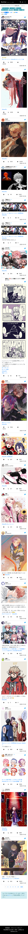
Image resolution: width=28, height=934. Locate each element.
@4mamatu (7, 659)
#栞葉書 (22, 649)
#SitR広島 (4, 649)
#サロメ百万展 (13, 650)
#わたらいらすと (13, 213)
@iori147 (7, 435)
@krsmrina (7, 17)
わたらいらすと (5, 9)
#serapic (19, 743)
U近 (6, 532)
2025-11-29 (23, 377)
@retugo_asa (8, 708)
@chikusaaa (7, 200)
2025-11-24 (23, 490)
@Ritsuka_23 (8, 583)
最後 (22, 887)
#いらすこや (5, 367)
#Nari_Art (4, 878)
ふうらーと (19, 8)
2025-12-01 (23, 219)
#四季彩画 (20, 213)
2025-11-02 (23, 704)
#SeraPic (13, 59)
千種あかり (7, 199)
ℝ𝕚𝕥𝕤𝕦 (6, 582)
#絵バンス (4, 373)
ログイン (9, 895)
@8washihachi (8, 167)
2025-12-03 (22, 196)
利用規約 (7, 928)
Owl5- (6, 69)
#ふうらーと (5, 213)
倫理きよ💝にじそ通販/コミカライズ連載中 (15, 278)
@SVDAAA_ (7, 249)
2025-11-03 (23, 655)
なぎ (6, 621)
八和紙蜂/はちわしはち (10, 166)
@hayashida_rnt (8, 755)
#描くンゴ (17, 649)
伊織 (6, 434)
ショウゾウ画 (12, 8)
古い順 (11, 12)
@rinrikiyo (7, 279)
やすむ (6, 464)
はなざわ (7, 837)
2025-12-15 (23, 163)
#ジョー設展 (5, 369)
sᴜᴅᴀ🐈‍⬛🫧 (7, 247)
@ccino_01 (7, 790)
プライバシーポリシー (16, 928)
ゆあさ (6, 707)
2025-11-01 (23, 883)
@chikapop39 (8, 533)
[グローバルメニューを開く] (25, 2)
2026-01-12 (23, 115)
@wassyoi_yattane (9, 465)
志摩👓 (6, 658)
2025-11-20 (23, 528)
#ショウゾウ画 (20, 59)
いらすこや (16, 9)
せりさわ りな (8, 16)
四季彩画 (10, 9)
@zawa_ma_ (7, 839)
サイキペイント (6, 8)
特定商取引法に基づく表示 (10, 929)
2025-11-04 (23, 618)
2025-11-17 (23, 579)
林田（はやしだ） (9, 754)
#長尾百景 (9, 456)
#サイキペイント (6, 59)
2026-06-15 (22, 65)
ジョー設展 (22, 9)
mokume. (7, 789)
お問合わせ (21, 929)
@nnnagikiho (8, 623)
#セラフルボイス (6, 614)
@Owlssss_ (7, 70)
